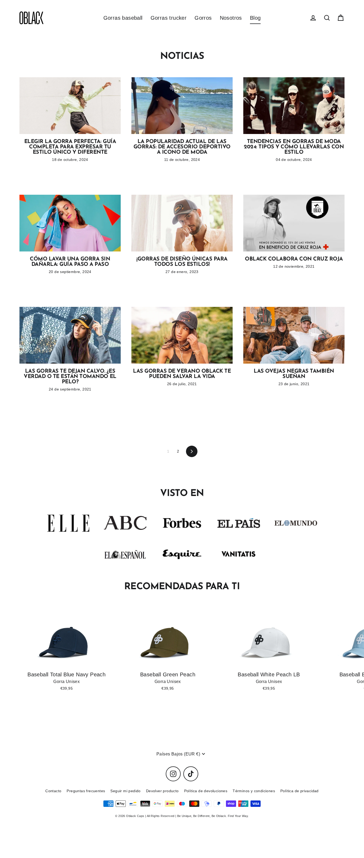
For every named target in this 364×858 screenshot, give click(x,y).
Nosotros (231, 18)
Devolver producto (162, 791)
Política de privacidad (299, 791)
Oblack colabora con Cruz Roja (294, 259)
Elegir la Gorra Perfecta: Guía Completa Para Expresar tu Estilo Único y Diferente (70, 147)
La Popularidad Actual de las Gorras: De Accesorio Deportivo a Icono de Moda (182, 147)
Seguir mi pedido (125, 791)
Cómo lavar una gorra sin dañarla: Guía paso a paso (70, 262)
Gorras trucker (169, 18)
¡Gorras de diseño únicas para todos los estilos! (182, 262)
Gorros (203, 18)
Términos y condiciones (254, 791)
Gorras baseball (123, 18)
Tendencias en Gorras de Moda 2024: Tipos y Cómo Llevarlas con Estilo (294, 147)
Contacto (53, 791)
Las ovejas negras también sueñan (294, 374)
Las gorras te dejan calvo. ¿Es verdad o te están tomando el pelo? (70, 377)
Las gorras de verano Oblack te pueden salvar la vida (182, 374)
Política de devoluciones (206, 791)
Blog (255, 18)
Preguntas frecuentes (86, 791)
